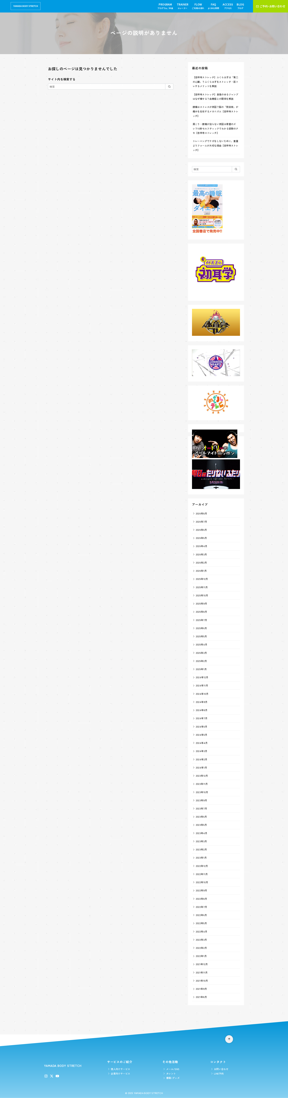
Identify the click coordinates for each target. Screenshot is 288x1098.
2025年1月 (201, 669)
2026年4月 (201, 546)
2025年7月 (201, 620)
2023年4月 (201, 833)
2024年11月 (202, 685)
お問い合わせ (221, 1069)
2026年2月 (201, 562)
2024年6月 (201, 726)
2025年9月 (201, 603)
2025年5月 (201, 636)
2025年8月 (201, 611)
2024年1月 (201, 767)
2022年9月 (201, 890)
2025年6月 (201, 628)
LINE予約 (219, 1073)
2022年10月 (202, 882)
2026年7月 (201, 521)
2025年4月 (201, 644)
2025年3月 (201, 652)
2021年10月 (202, 980)
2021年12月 (202, 964)
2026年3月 (201, 554)
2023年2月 (201, 849)
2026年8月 (201, 513)
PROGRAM (165, 6)
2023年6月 (201, 816)
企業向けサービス (120, 1073)
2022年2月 (201, 947)
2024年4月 (202, 743)
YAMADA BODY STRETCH (148, 1093)
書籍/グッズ (173, 1078)
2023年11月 (202, 783)
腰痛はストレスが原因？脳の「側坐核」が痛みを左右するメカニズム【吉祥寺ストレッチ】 (215, 111)
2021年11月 (202, 972)
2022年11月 (202, 874)
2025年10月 (202, 595)
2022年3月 (201, 939)
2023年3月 (201, 841)
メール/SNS (173, 1069)
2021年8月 (201, 997)
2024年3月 (201, 751)
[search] (169, 87)
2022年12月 (202, 866)
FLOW (198, 6)
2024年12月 (202, 677)
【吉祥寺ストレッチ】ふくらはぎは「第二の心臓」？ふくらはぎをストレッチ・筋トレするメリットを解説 (215, 81)
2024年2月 (201, 759)
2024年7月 (202, 718)
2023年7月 (201, 808)
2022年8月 (201, 898)
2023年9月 (201, 800)
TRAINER (182, 6)
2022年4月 (201, 931)
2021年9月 (201, 988)
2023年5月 (201, 824)
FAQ (213, 6)
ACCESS (228, 6)
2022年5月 (201, 923)
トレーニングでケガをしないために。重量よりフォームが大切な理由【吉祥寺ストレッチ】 (215, 145)
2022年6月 (201, 915)
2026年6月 (201, 529)
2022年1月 (201, 956)
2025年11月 (202, 587)
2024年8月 (202, 710)
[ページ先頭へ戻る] (229, 1039)
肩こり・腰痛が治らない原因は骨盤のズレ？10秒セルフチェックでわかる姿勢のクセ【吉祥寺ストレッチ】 (215, 128)
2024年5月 (201, 734)
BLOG (240, 6)
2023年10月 (202, 792)
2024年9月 (202, 702)
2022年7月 (201, 907)
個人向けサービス (120, 1069)
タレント (171, 1073)
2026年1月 (201, 570)
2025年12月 (202, 579)
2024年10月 (202, 693)
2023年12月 (202, 775)
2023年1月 (201, 857)
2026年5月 (201, 538)
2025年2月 (201, 661)
